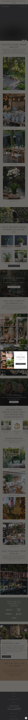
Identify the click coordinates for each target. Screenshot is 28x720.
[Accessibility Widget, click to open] (26, 718)
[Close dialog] (26, 352)
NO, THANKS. (20, 365)
